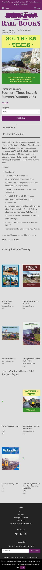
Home (3, 30)
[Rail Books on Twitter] (16, 534)
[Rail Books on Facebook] (21, 534)
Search (21, 512)
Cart (38, 8)
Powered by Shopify (31, 557)
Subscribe (35, 550)
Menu (6, 8)
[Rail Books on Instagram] (25, 534)
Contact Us (21, 520)
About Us (21, 515)
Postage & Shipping (13, 134)
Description (9, 127)
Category (5, 108)
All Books (11, 30)
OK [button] (23, 567)
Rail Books (20, 557)
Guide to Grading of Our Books (21, 523)
